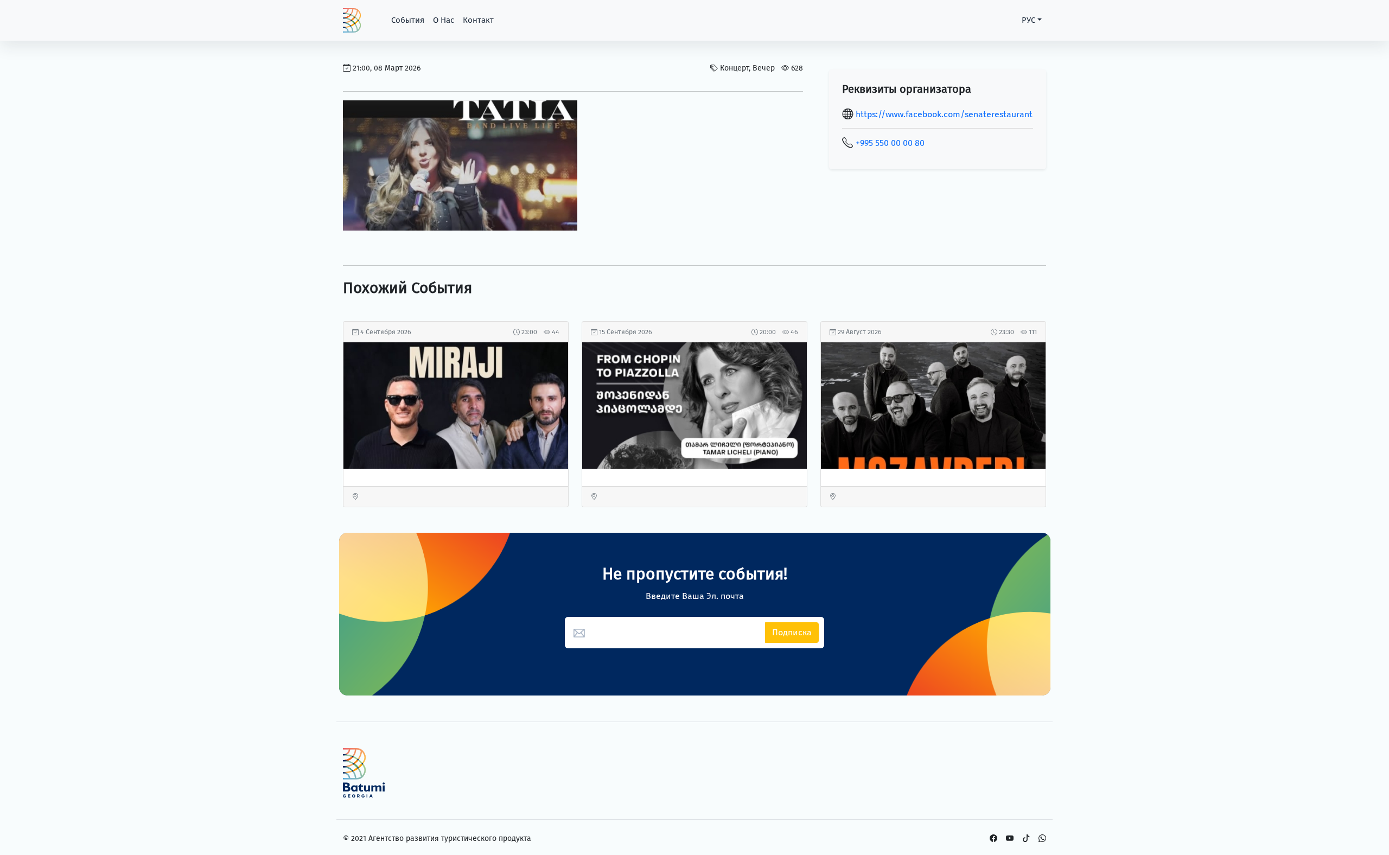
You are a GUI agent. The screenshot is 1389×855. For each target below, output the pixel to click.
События (407, 20)
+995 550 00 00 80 (890, 143)
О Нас (443, 20)
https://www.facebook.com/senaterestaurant (944, 114)
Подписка (792, 632)
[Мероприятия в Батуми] (460, 166)
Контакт (478, 20)
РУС (1028, 20)
